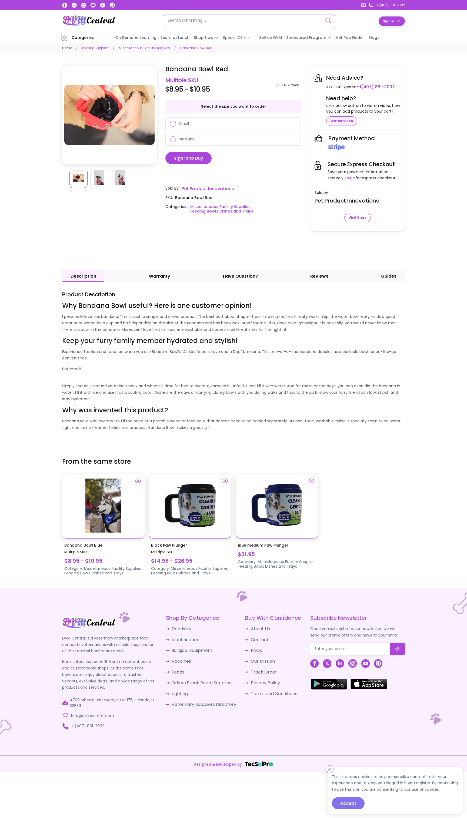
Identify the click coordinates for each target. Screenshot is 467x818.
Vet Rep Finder (350, 37)
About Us (256, 628)
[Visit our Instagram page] (83, 5)
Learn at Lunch (175, 37)
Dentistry (183, 628)
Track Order (259, 668)
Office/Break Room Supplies (201, 678)
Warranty (159, 276)
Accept (348, 803)
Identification (187, 638)
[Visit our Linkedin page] (74, 5)
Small (184, 123)
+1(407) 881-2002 (373, 86)
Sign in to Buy (188, 158)
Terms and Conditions (269, 688)
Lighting (182, 688)
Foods (180, 668)
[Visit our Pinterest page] (112, 5)
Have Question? (240, 276)
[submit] (397, 648)
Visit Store (357, 217)
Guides (388, 276)
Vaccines (183, 658)
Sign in (388, 21)
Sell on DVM (270, 37)
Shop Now (204, 37)
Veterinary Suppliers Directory (202, 698)
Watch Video (342, 120)
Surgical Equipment (193, 648)
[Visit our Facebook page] (64, 5)
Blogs (373, 37)
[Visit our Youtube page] (93, 5)
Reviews (319, 276)
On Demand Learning (135, 37)
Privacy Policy (260, 678)
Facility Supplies (95, 47)
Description (83, 276)
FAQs (252, 648)
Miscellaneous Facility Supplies (144, 47)
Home (67, 47)
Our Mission (258, 658)
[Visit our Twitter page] (102, 5)
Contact (256, 638)
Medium (186, 139)
